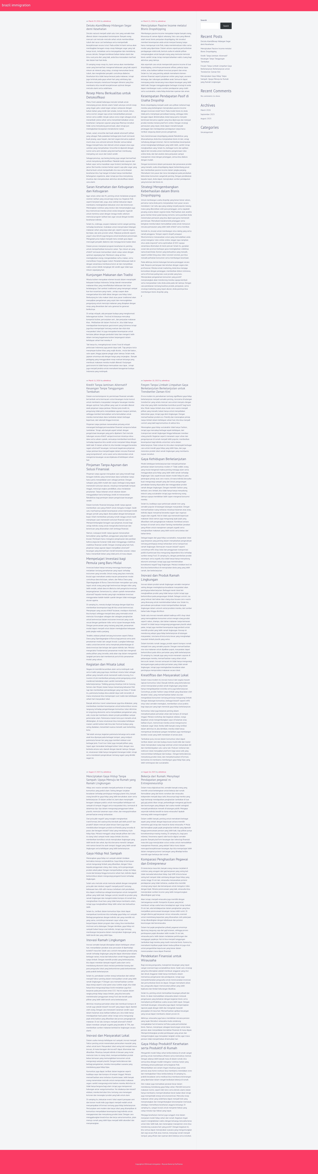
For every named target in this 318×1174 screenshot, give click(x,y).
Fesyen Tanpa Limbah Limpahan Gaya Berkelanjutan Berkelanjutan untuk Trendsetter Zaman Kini (164, 388)
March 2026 (206, 110)
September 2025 (208, 114)
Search (204, 20)
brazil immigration (16, 4)
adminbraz (107, 21)
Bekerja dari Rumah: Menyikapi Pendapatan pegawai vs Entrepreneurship (160, 779)
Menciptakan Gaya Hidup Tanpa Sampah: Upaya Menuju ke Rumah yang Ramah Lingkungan (111, 779)
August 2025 (206, 118)
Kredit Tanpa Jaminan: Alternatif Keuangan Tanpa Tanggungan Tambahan (106, 388)
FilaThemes (179, 1164)
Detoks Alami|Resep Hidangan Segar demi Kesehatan (108, 27)
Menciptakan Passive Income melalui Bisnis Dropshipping (164, 27)
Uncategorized (207, 132)
